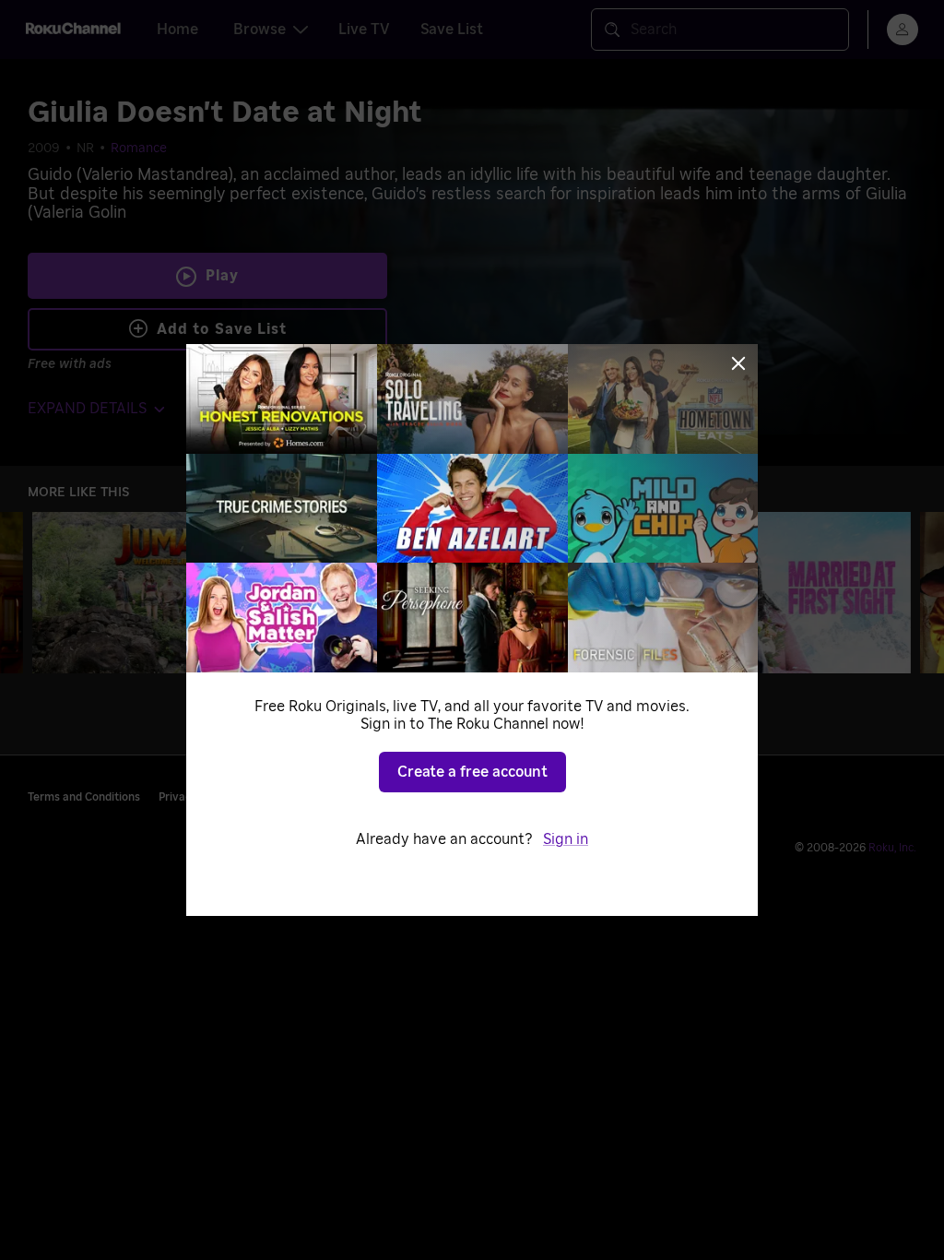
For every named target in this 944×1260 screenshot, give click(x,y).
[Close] (738, 363)
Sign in (565, 839)
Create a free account (472, 772)
